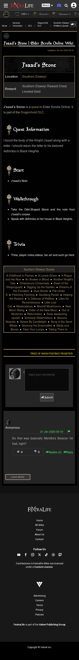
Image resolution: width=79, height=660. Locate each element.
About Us (39, 534)
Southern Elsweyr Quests (39, 269)
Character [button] (63, 14)
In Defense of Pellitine (41, 298)
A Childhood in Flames (20, 275)
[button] (47, 5)
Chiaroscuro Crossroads (34, 283)
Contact (39, 539)
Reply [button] (69, 452)
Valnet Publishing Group (52, 624)
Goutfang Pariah (49, 295)
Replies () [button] (55, 452)
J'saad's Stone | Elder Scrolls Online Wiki (38, 43)
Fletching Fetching (23, 295)
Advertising (40, 595)
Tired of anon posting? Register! (51, 353)
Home (4, 25)
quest (35, 107)
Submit (48, 397)
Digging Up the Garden (41, 287)
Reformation (34, 314)
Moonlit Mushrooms (49, 306)
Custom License (43, 567)
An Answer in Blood (37, 279)
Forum (39, 530)
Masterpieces (24, 306)
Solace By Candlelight (33, 321)
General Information (18, 24)
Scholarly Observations (39, 318)
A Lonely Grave (47, 275)
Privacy (39, 609)
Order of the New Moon (43, 310)
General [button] (43, 14)
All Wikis (39, 525)
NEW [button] (24, 14)
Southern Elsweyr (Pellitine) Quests (61, 24)
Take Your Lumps (33, 329)
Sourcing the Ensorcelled (37, 325)
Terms (39, 605)
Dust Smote (41, 291)
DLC (30, 25)
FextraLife (19, 624)
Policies (39, 614)
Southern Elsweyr (34, 76)
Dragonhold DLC (43, 24)
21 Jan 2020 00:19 (51, 431)
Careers (39, 600)
